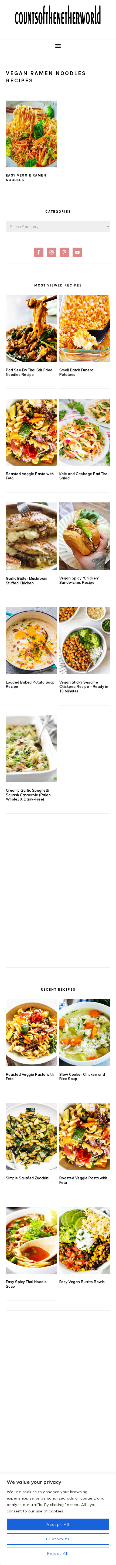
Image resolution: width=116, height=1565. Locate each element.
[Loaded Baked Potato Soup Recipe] (31, 640)
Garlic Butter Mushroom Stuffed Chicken (26, 580)
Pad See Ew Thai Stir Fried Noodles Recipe (29, 372)
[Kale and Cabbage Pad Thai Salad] (84, 432)
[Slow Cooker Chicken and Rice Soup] (84, 1032)
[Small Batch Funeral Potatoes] (84, 328)
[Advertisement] (58, 899)
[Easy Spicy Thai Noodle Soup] (31, 1240)
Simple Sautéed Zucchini (28, 1178)
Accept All (58, 1524)
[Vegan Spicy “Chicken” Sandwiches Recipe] (84, 536)
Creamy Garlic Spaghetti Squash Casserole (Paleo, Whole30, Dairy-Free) (29, 794)
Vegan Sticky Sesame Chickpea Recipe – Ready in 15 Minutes (83, 686)
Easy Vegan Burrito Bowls (82, 1282)
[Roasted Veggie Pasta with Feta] (31, 432)
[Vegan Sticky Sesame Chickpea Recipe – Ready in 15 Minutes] (84, 640)
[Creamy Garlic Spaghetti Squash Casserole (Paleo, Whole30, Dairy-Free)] (31, 748)
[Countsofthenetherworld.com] (58, 30)
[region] (58, 1519)
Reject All (58, 1553)
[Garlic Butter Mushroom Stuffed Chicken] (31, 536)
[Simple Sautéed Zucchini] (31, 1136)
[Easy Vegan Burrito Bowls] (84, 1240)
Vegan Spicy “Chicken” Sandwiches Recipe (79, 580)
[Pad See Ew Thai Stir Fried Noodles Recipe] (31, 328)
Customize (58, 1539)
